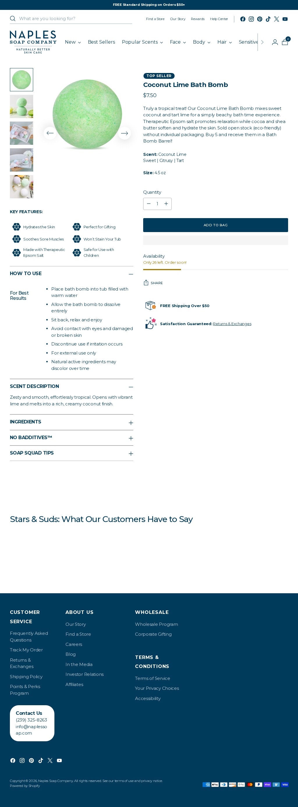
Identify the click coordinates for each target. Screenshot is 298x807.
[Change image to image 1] (21, 79)
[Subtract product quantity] (148, 204)
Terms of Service (152, 678)
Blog (70, 654)
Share (157, 283)
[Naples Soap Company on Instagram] (251, 19)
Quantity (152, 192)
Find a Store (78, 634)
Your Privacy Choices (157, 688)
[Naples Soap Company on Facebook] (243, 19)
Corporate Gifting (153, 634)
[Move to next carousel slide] (124, 133)
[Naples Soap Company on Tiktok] (268, 19)
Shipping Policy (26, 676)
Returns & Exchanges (232, 323)
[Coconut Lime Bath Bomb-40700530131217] (87, 114)
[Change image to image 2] (21, 106)
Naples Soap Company (55, 781)
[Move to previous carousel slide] (50, 133)
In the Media (79, 664)
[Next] (262, 42)
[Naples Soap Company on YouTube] (285, 19)
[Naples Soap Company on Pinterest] (260, 19)
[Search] (13, 19)
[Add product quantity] (166, 204)
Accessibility (147, 698)
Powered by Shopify (25, 786)
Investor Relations (84, 674)
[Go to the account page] (273, 42)
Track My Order (26, 650)
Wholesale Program (156, 624)
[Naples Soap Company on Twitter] (277, 19)
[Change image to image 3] (21, 133)
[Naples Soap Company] (33, 42)
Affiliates (74, 684)
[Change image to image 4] (21, 160)
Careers (73, 644)
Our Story (75, 624)
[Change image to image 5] (21, 186)
